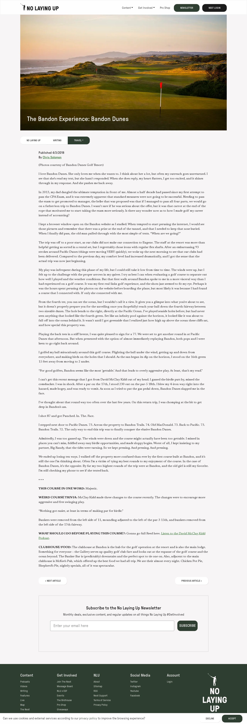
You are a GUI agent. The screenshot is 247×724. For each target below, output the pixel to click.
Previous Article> (191, 581)
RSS (96, 691)
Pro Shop (165, 8)
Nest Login (214, 8)
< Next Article (53, 581)
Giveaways (62, 709)
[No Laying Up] (39, 8)
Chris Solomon (52, 157)
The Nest (25, 709)
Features (25, 695)
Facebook (135, 695)
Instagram (135, 686)
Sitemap (98, 686)
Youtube (134, 691)
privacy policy (88, 718)
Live (22, 700)
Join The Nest (64, 682)
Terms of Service (102, 700)
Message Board (65, 686)
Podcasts (25, 682)
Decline (210, 718)
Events (60, 695)
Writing (57, 140)
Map (22, 705)
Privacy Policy (100, 705)
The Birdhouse (64, 700)
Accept (232, 718)
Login (170, 682)
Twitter (134, 682)
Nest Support (100, 695)
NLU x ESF (62, 691)
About (97, 682)
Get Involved (145, 8)
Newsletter (186, 8)
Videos (23, 686)
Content (126, 8)
